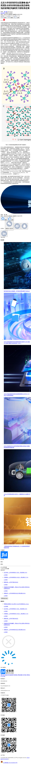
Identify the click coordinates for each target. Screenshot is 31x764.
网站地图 (20, 674)
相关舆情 (3, 13)
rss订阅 (3, 676)
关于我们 (24, 674)
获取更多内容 (4, 598)
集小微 (5, 11)
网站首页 (3, 674)
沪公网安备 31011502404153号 (10, 762)
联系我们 (16, 674)
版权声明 (7, 674)
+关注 (2, 550)
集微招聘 (11, 674)
